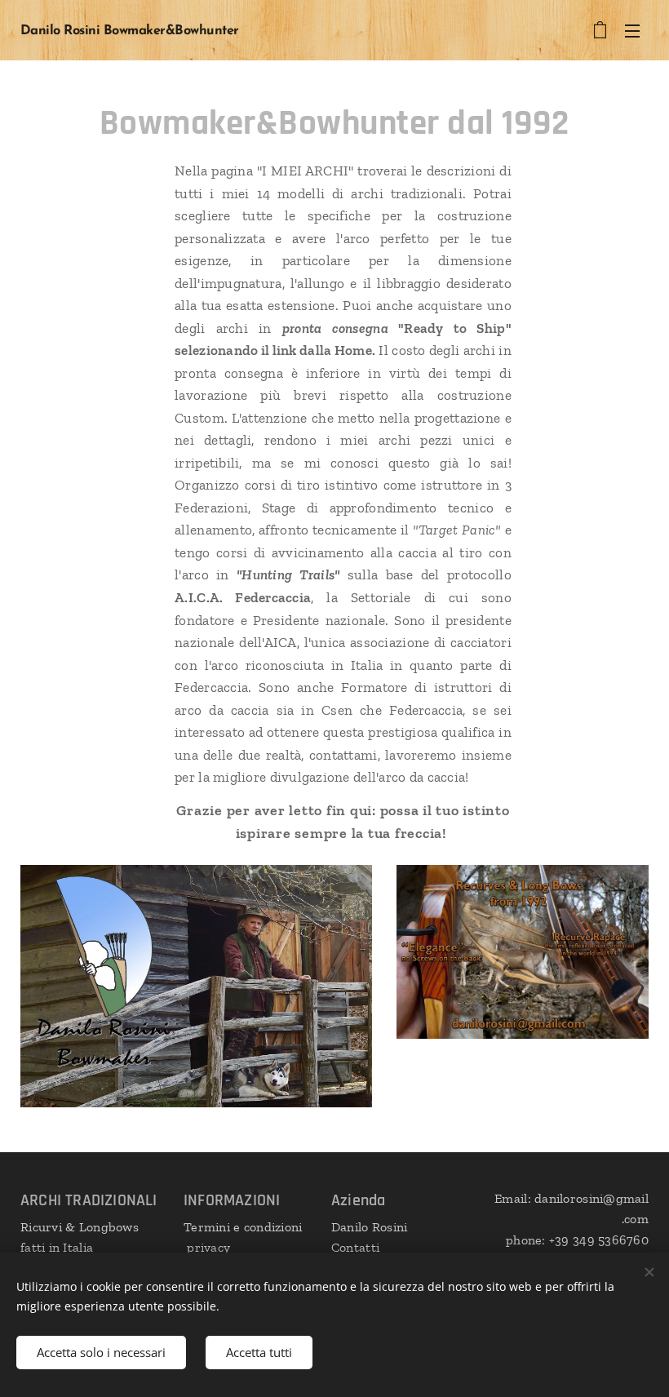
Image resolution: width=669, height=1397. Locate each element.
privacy (207, 1247)
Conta (348, 1247)
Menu (632, 30)
